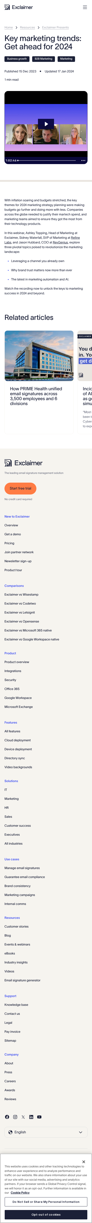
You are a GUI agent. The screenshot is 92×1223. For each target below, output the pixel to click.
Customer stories (16, 926)
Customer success (17, 825)
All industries (13, 843)
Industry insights (16, 962)
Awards (9, 1090)
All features (12, 731)
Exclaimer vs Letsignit (19, 612)
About (8, 1063)
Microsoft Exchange (18, 707)
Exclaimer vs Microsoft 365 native (28, 630)
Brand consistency (17, 886)
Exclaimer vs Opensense (21, 621)
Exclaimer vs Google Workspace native (31, 639)
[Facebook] (7, 1117)
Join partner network (18, 552)
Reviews (10, 1099)
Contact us (12, 1013)
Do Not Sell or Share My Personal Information (46, 1201)
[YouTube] (39, 1117)
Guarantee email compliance (24, 877)
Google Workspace (18, 698)
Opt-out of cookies (46, 1214)
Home (8, 27)
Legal (8, 1022)
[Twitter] (23, 1117)
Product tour (13, 570)
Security (10, 680)
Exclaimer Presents (55, 27)
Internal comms (15, 904)
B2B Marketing (43, 58)
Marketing (66, 58)
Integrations (12, 671)
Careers (10, 1081)
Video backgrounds (18, 767)
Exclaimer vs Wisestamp (21, 594)
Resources (27, 27)
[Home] (18, 7)
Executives (12, 834)
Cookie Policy (20, 1192)
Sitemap (10, 1040)
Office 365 (11, 689)
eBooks (9, 953)
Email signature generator (22, 980)
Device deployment (18, 749)
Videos (9, 971)
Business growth (17, 58)
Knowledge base (16, 1004)
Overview (11, 525)
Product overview (16, 662)
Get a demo (12, 534)
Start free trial (20, 488)
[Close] (84, 1162)
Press (8, 1072)
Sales (8, 816)
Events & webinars (17, 944)
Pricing (9, 543)
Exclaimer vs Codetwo (20, 603)
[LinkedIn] (31, 1117)
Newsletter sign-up (17, 561)
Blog (7, 935)
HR (6, 807)
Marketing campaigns (19, 895)
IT (5, 789)
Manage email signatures (22, 868)
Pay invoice (12, 1031)
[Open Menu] (85, 7)
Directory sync (14, 758)
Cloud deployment (17, 740)
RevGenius (60, 242)
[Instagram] (15, 1117)
